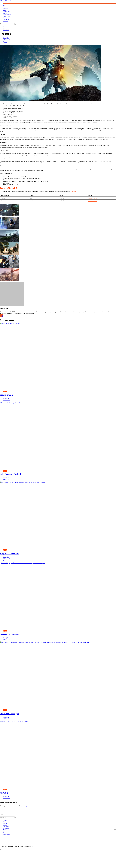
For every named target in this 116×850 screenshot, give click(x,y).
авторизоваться (28, 806)
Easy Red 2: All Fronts (9, 553)
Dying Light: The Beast (9, 634)
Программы (6, 11)
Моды (4, 10)
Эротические (6, 834)
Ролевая (5, 825)
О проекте (6, 19)
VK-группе (73, 191)
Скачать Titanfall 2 (8, 188)
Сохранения (6, 16)
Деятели (5, 8)
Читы (4, 18)
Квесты (5, 823)
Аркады (5, 820)
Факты (5, 7)
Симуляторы (6, 826)
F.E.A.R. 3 (4, 793)
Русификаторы (7, 14)
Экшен (5, 833)
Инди (4, 822)
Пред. (1, 315)
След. (1, 316)
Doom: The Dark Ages (9, 714)
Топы (4, 5)
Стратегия (6, 828)
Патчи (5, 13)
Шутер (5, 42)
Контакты (5, 21)
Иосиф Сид (6, 38)
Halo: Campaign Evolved (10, 474)
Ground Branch (6, 395)
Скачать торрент (92, 198)
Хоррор (5, 829)
